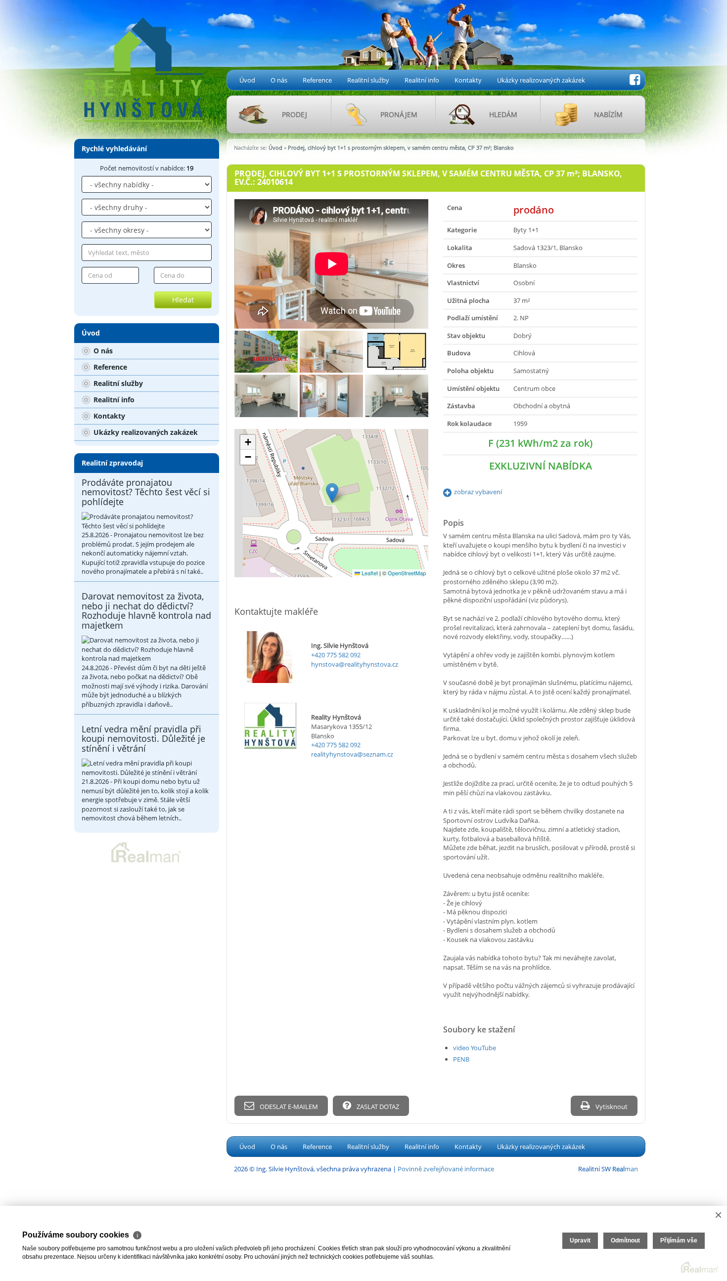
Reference (317, 80)
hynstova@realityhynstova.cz (354, 664)
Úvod (247, 80)
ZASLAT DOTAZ (377, 1106)
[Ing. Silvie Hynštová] (143, 61)
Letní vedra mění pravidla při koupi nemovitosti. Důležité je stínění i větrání (143, 739)
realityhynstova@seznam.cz (352, 754)
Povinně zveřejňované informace (446, 1168)
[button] (332, 493)
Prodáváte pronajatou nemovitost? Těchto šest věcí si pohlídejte (146, 492)
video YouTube (474, 1047)
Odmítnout (625, 1240)
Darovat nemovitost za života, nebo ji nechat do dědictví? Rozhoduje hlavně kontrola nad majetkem (146, 610)
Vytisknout (611, 1106)
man (625, 1168)
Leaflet (369, 573)
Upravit (580, 1240)
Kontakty (468, 80)
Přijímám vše (678, 1240)
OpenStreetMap (407, 573)
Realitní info (422, 80)
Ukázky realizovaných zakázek (541, 80)
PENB (461, 1059)
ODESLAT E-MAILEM (288, 1106)
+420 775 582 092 (336, 654)
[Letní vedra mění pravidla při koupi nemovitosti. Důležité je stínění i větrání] (147, 768)
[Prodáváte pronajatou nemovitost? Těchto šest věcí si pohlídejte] (147, 521)
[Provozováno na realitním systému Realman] (146, 851)
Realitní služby (368, 80)
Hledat (183, 299)
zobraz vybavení (478, 491)
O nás (279, 80)
